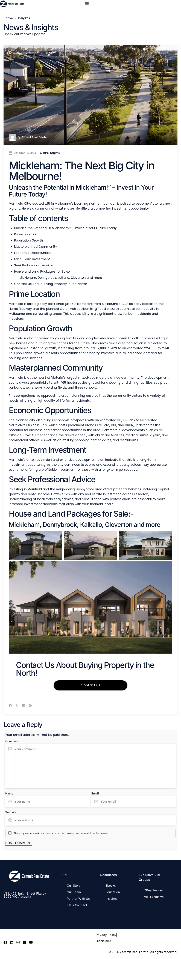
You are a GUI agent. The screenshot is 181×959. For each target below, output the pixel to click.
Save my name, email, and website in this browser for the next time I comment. (61, 833)
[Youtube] (31, 942)
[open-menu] (87, 4)
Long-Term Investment (32, 259)
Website (10, 812)
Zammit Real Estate (34, 137)
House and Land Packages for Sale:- (42, 271)
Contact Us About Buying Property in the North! (50, 284)
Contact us (90, 685)
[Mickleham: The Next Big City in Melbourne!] (90, 95)
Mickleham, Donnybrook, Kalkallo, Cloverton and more (60, 278)
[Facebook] (5, 942)
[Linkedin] (11, 942)
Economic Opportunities (32, 253)
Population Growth (28, 240)
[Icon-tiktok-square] (24, 942)
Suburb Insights (49, 153)
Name (9, 793)
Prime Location (25, 234)
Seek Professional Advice (33, 265)
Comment (12, 741)
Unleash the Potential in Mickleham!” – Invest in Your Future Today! (66, 228)
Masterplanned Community (35, 247)
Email (95, 793)
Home (8, 18)
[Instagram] (18, 942)
